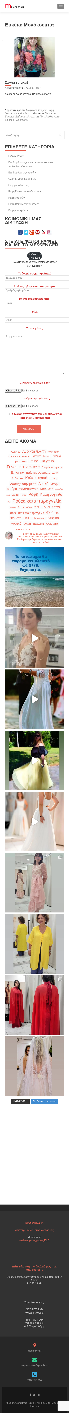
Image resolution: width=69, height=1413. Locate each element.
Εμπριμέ (9, 116)
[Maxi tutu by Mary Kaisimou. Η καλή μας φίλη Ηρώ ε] (34, 760)
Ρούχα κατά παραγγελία (37, 501)
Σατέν (21, 507)
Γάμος (34, 461)
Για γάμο (47, 461)
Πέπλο (23, 495)
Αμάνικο (15, 451)
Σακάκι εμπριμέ (16, 82)
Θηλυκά (17, 478)
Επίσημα (20, 116)
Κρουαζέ (53, 478)
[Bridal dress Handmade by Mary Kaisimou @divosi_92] (34, 638)
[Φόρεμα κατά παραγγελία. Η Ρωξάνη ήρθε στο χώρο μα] (34, 882)
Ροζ (9, 502)
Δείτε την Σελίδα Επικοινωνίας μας (34, 1229)
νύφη (27, 523)
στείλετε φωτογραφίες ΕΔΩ (34, 1240)
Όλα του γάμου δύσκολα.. (22, 178)
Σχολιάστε (22, 119)
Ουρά (15, 494)
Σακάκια (9, 119)
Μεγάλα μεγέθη (34, 116)
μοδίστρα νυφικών (38, 518)
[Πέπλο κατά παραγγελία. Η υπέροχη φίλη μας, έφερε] (34, 1066)
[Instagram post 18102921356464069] (34, 577)
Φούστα (53, 512)
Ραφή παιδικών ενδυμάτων (23, 203)
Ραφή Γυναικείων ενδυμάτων (29, 111)
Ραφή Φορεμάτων (18, 210)
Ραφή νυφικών (16, 197)
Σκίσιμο (29, 507)
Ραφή (33, 494)
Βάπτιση (36, 455)
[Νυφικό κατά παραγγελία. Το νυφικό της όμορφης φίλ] (34, 699)
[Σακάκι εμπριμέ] (34, 56)
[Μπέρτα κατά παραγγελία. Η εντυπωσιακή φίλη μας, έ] (34, 1005)
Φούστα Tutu (19, 518)
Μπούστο (46, 489)
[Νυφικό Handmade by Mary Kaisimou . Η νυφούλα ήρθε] (34, 821)
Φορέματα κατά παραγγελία (27, 513)
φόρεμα (52, 523)
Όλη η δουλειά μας (36, 109)
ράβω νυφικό (38, 524)
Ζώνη (55, 472)
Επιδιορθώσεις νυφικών (22, 172)
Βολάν (46, 456)
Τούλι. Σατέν (51, 507)
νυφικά (53, 518)
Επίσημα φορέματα (38, 472)
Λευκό (43, 483)
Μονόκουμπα (52, 116)
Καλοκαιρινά (36, 477)
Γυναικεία (50, 113)
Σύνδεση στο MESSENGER (34, 256)
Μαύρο (12, 489)
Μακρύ (55, 484)
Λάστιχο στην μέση (23, 484)
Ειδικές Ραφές (16, 155)
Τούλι (37, 507)
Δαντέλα (33, 467)
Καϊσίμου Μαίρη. (34, 1222)
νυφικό (16, 523)
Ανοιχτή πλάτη (34, 451)
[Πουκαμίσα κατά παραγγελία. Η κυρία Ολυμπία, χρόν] (34, 944)
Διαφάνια (47, 467)
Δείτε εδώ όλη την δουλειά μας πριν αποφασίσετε (34, 1268)
